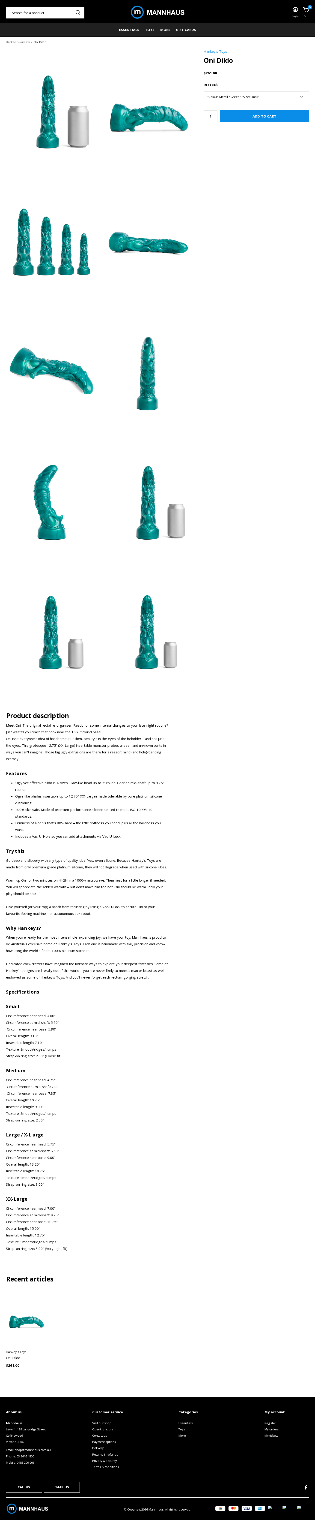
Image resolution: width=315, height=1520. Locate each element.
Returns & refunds (105, 1454)
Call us (24, 1487)
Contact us (99, 1435)
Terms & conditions (105, 1467)
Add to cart (264, 116)
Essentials (129, 29)
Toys (150, 29)
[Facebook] (306, 1487)
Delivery (98, 1448)
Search (77, 12)
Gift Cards (186, 29)
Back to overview (18, 42)
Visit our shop (101, 1423)
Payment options (104, 1442)
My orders (271, 1429)
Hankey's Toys (215, 51)
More (165, 29)
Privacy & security (104, 1461)
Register (270, 1423)
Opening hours (102, 1429)
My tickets (271, 1435)
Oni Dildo (13, 1357)
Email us (62, 1487)
